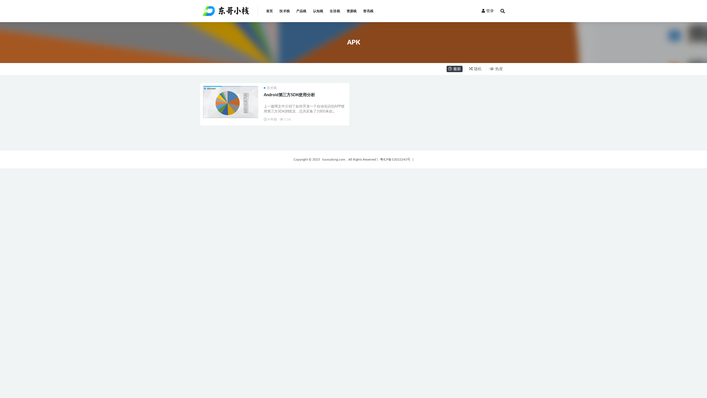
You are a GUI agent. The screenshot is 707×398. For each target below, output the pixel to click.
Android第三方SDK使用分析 (289, 95)
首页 (269, 11)
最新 (456, 69)
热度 (498, 69)
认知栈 (318, 11)
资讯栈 (368, 11)
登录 (490, 11)
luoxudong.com (333, 159)
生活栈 (335, 11)
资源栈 (352, 11)
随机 (477, 69)
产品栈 (301, 11)
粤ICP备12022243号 (395, 159)
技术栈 (284, 11)
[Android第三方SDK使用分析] (230, 102)
